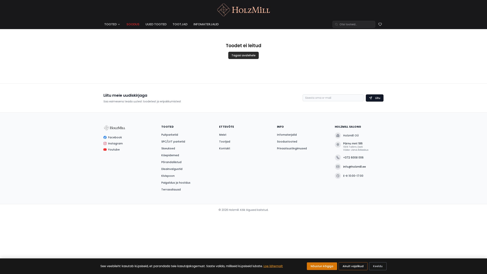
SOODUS (133, 24)
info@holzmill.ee (354, 167)
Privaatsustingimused (292, 148)
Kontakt (224, 148)
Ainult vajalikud (353, 266)
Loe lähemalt (273, 266)
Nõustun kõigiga (322, 266)
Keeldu (378, 266)
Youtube (114, 149)
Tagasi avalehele (243, 55)
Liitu (377, 98)
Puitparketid (169, 135)
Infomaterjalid (287, 135)
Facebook (115, 137)
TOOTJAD (180, 24)
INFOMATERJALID (206, 24)
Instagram (115, 143)
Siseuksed (168, 148)
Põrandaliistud (171, 162)
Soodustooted (287, 141)
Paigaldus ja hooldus (175, 183)
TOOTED (110, 24)
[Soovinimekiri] (380, 24)
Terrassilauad (171, 189)
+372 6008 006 (353, 157)
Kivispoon (168, 176)
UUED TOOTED (156, 24)
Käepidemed (170, 155)
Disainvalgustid (171, 169)
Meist (222, 135)
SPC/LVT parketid (173, 141)
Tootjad (224, 141)
